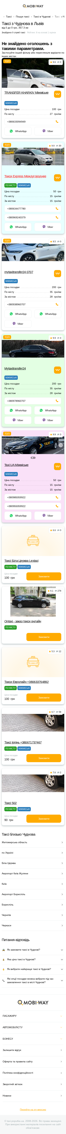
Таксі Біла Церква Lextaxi (21, 561)
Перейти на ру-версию (33, 1109)
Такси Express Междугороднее (25, 176)
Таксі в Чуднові (42, 16)
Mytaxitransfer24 (15, 368)
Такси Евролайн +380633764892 (26, 682)
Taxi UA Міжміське (16, 465)
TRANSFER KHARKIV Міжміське (26, 92)
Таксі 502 (10, 803)
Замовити (43, 576)
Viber (50, 131)
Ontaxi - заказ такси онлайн (22, 621)
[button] (32, 457)
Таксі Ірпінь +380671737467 (23, 742)
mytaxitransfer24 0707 (18, 272)
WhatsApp (21, 131)
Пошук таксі (22, 16)
